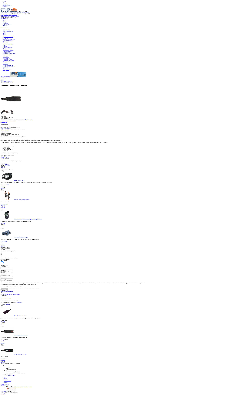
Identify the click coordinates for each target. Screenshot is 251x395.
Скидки (5, 2)
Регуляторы (5, 38)
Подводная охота (7, 68)
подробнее (3, 186)
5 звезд (2, 294)
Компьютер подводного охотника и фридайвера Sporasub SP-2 (28, 219)
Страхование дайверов (8, 50)
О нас (4, 1)
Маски (4, 33)
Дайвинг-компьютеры (8, 37)
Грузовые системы (7, 54)
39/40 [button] (5, 127)
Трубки (4, 34)
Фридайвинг (6, 70)
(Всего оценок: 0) (4, 120)
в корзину (3, 188)
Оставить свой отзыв (5, 259)
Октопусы (5, 42)
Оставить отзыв (12, 120)
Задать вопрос (4, 122)
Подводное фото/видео (8, 61)
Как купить (5, 4)
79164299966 (19, 302)
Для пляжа (5, 64)
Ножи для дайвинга (7, 51)
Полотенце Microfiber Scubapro (21, 237)
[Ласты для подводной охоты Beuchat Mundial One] (11, 109)
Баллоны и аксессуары (8, 40)
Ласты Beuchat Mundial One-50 (21, 335)
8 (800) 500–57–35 (13, 15)
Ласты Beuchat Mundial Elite (20, 354)
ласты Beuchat (7, 304)
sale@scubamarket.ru (5, 167)
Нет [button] (1, 127)
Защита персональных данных (25, 386)
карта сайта (3, 393)
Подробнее (3, 77)
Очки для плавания (7, 48)
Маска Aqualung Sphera (19, 180)
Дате (2, 291)
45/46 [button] (15, 127)
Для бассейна (6, 63)
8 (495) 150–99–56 (4, 15)
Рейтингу (5, 291)
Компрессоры (6, 57)
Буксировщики (6, 58)
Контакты (5, 6)
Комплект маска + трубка (8, 35)
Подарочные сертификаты (9, 66)
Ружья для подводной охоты (9, 53)
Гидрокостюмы (6, 30)
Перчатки (5, 46)
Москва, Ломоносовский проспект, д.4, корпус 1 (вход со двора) (15, 12)
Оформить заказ (4, 18)
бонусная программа (10, 375)
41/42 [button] (8, 127)
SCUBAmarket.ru (4, 391)
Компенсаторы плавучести (9, 39)
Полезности (10, 291)
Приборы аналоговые (8, 44)
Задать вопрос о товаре (6, 297)
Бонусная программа (5, 76)
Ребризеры (5, 55)
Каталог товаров (4, 27)
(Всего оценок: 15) (5, 184)
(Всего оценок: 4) (4, 241)
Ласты (4, 32)
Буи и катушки (6, 52)
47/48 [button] (18, 127)
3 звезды (10, 294)
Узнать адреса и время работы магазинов (10, 16)
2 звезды (14, 294)
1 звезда (18, 294)
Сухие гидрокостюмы (8, 31)
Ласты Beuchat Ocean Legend (20, 315)
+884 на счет (3, 116)
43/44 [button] (12, 127)
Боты (4, 45)
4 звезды (6, 294)
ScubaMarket (6, 164)
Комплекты (5, 67)
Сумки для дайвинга (7, 47)
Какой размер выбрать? (6, 128)
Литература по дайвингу (8, 60)
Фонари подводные (7, 41)
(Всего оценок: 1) (4, 204)
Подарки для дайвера (8, 65)
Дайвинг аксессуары (7, 59)
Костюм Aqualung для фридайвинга (22, 199)
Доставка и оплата (7, 5)
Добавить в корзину (5, 130)
